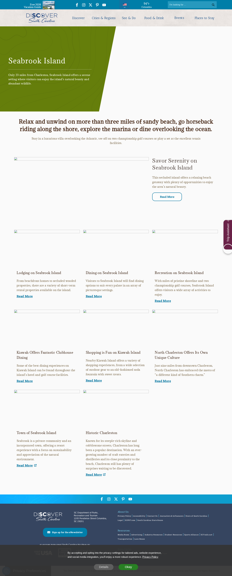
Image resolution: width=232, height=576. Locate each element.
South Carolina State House (150, 520)
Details (103, 567)
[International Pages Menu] (124, 4)
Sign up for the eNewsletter (67, 532)
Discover (78, 18)
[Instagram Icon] (83, 5)
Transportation (125, 539)
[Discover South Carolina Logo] (41, 18)
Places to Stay (204, 18)
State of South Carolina (196, 516)
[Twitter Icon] (90, 5)
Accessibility (139, 516)
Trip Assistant (228, 232)
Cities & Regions (103, 18)
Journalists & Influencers (172, 516)
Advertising (136, 535)
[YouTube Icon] (104, 5)
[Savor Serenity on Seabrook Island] (81, 159)
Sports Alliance (191, 535)
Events (179, 18)
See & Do (129, 18)
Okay (128, 567)
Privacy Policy (124, 516)
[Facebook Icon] (77, 5)
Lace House (139, 539)
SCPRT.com (130, 520)
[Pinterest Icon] (97, 5)
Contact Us (152, 516)
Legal (120, 520)
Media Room (123, 535)
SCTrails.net (206, 535)
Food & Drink (154, 18)
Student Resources (173, 535)
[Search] (213, 4)
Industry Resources (154, 535)
